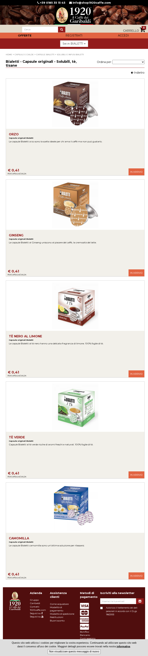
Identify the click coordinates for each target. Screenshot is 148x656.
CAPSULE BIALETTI (45, 54)
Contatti (34, 606)
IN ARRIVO (136, 171)
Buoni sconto (57, 620)
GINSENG (21, 236)
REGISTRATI (74, 35)
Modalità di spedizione (62, 613)
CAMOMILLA (21, 539)
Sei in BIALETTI (73, 43)
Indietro (139, 72)
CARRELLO (134, 29)
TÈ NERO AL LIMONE (25, 337)
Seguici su (35, 613)
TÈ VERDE (21, 438)
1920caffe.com (38, 609)
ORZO (21, 135)
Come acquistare (59, 604)
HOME (9, 54)
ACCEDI (123, 35)
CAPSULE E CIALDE (24, 54)
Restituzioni (56, 617)
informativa (123, 646)
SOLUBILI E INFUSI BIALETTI (70, 54)
